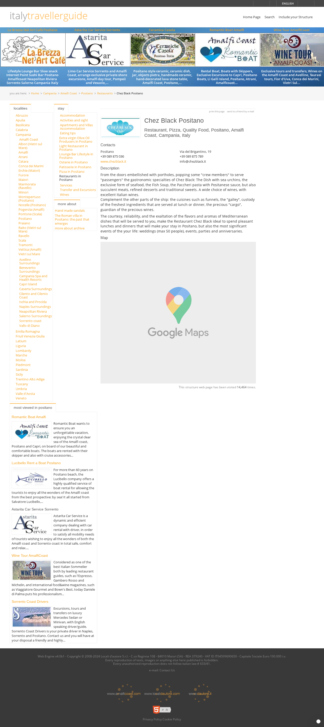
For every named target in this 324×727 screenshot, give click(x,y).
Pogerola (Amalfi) (31, 209)
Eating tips (68, 133)
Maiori (23, 179)
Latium (21, 341)
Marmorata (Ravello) (27, 185)
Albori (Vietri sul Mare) (30, 145)
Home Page (251, 17)
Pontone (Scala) (30, 214)
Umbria (21, 389)
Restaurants (105, 93)
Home (35, 93)
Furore (23, 175)
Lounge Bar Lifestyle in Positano (76, 155)
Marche (21, 355)
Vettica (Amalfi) (29, 249)
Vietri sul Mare (29, 254)
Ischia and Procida (33, 302)
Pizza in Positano (72, 171)
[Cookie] (318, 721)
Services (66, 185)
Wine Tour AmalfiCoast (292, 30)
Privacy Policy (152, 719)
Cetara (23, 161)
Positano (87, 93)
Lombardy (23, 350)
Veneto (21, 398)
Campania (49, 93)
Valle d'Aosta (25, 393)
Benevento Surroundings (29, 269)
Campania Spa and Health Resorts (33, 277)
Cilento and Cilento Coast (33, 295)
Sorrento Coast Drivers (30, 602)
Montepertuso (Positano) (29, 198)
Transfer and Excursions (78, 189)
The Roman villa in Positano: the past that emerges (72, 219)
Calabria (22, 130)
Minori (23, 192)
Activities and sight (74, 120)
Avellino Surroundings (29, 261)
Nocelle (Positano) (32, 205)
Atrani (23, 157)
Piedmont (23, 365)
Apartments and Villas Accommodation (76, 126)
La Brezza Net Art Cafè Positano (32, 30)
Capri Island (28, 284)
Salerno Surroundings (35, 316)
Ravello (23, 236)
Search (270, 17)
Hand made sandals (70, 210)
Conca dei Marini (31, 166)
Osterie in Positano (73, 162)
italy (49, 15)
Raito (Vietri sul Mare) (29, 229)
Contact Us (167, 670)
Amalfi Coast (68, 93)
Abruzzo (22, 115)
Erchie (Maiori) (29, 170)
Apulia (20, 120)
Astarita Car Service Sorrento (97, 30)
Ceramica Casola (162, 30)
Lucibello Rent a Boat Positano (36, 463)
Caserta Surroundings (35, 289)
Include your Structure (296, 17)
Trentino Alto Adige (30, 379)
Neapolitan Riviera (33, 311)
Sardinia (22, 369)
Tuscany (22, 384)
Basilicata (23, 125)
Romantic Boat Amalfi (227, 30)
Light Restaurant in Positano (73, 147)
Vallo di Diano (29, 325)
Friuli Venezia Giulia (30, 336)
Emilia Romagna (28, 331)
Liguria (21, 346)
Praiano (24, 223)
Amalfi (23, 152)
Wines (64, 194)
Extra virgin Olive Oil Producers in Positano (75, 139)
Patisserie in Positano (75, 167)
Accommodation (72, 115)
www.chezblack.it (113, 161)
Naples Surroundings (35, 306)
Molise (21, 360)
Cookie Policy (172, 719)
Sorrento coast (30, 321)
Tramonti (25, 245)
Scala (22, 240)
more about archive (70, 228)
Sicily (19, 374)
